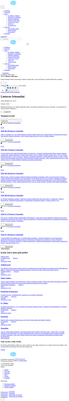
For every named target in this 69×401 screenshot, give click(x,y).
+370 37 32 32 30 (20, 359)
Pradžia (6, 370)
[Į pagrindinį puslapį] (14, 44)
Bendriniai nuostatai (10, 385)
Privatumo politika (9, 384)
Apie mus (7, 27)
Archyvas (10, 24)
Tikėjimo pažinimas (13, 19)
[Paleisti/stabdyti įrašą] (3, 83)
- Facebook (11, 391)
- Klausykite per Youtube (15, 396)
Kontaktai (7, 33)
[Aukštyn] (2, 398)
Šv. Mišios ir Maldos (14, 16)
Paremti (3, 349)
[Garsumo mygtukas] (11, 89)
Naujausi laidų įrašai (13, 20)
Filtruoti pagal (5, 256)
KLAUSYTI (7, 112)
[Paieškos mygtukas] (2, 38)
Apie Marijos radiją (13, 29)
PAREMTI (4, 36)
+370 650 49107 (22, 360)
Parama (6, 376)
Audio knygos (12, 25)
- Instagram (11, 393)
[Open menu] (2, 7)
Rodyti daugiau (5, 248)
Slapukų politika (9, 387)
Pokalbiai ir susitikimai (14, 17)
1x (2, 90)
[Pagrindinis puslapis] (13, 4)
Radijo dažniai (12, 30)
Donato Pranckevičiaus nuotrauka (10, 92)
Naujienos (7, 11)
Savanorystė (11, 32)
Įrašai (6, 14)
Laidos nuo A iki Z (13, 22)
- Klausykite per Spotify (15, 395)
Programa (7, 12)
